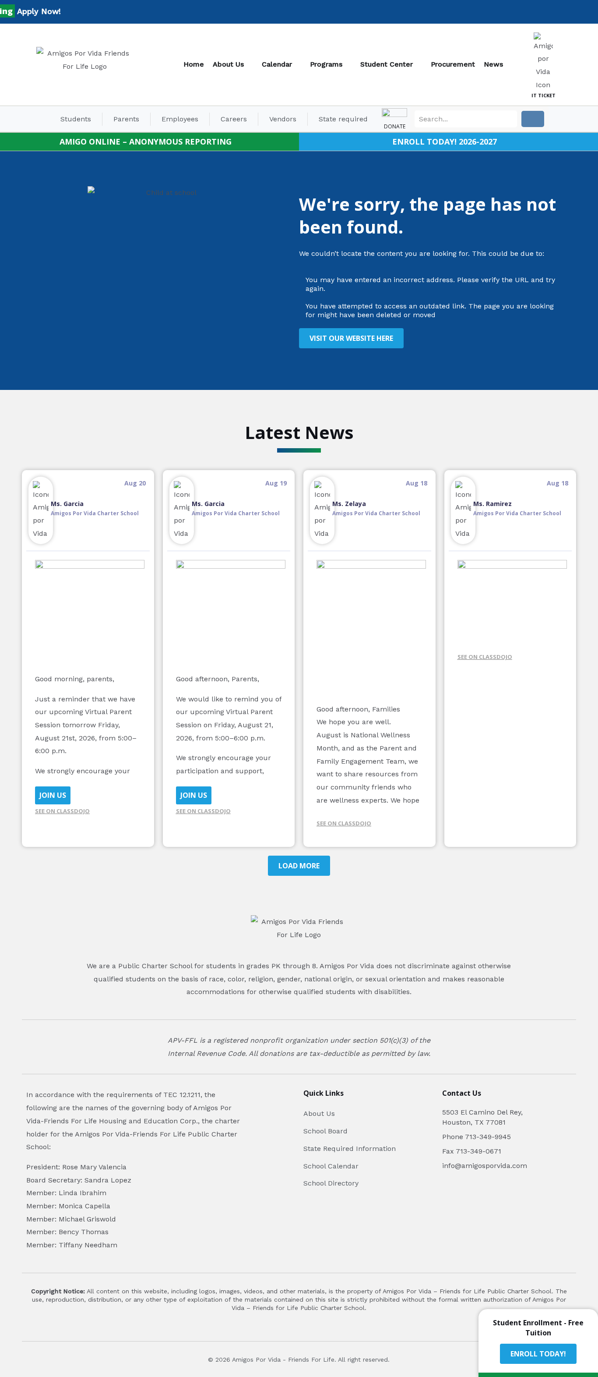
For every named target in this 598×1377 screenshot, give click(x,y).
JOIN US (52, 795)
